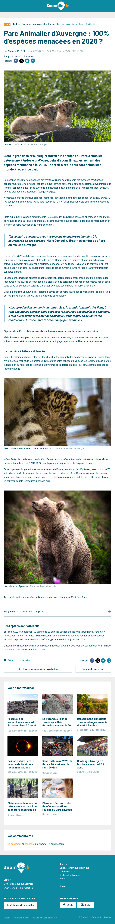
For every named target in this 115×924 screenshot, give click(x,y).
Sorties (63, 886)
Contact (7, 880)
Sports (63, 878)
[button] (110, 5)
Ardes (16, 24)
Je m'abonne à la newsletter (20, 905)
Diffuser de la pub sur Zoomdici (18, 884)
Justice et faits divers (70, 875)
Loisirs (82, 24)
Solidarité (90, 24)
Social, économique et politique (38, 24)
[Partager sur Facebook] (16, 61)
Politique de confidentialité (45, 918)
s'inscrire (30, 844)
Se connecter (14, 844)
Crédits (7, 918)
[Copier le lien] (33, 61)
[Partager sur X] (21, 61)
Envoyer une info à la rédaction (18, 888)
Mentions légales (21, 918)
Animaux (61, 24)
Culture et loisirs (67, 871)
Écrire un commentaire (19, 660)
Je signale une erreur (93, 669)
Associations (72, 24)
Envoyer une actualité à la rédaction (40, 669)
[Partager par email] (27, 61)
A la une (63, 864)
